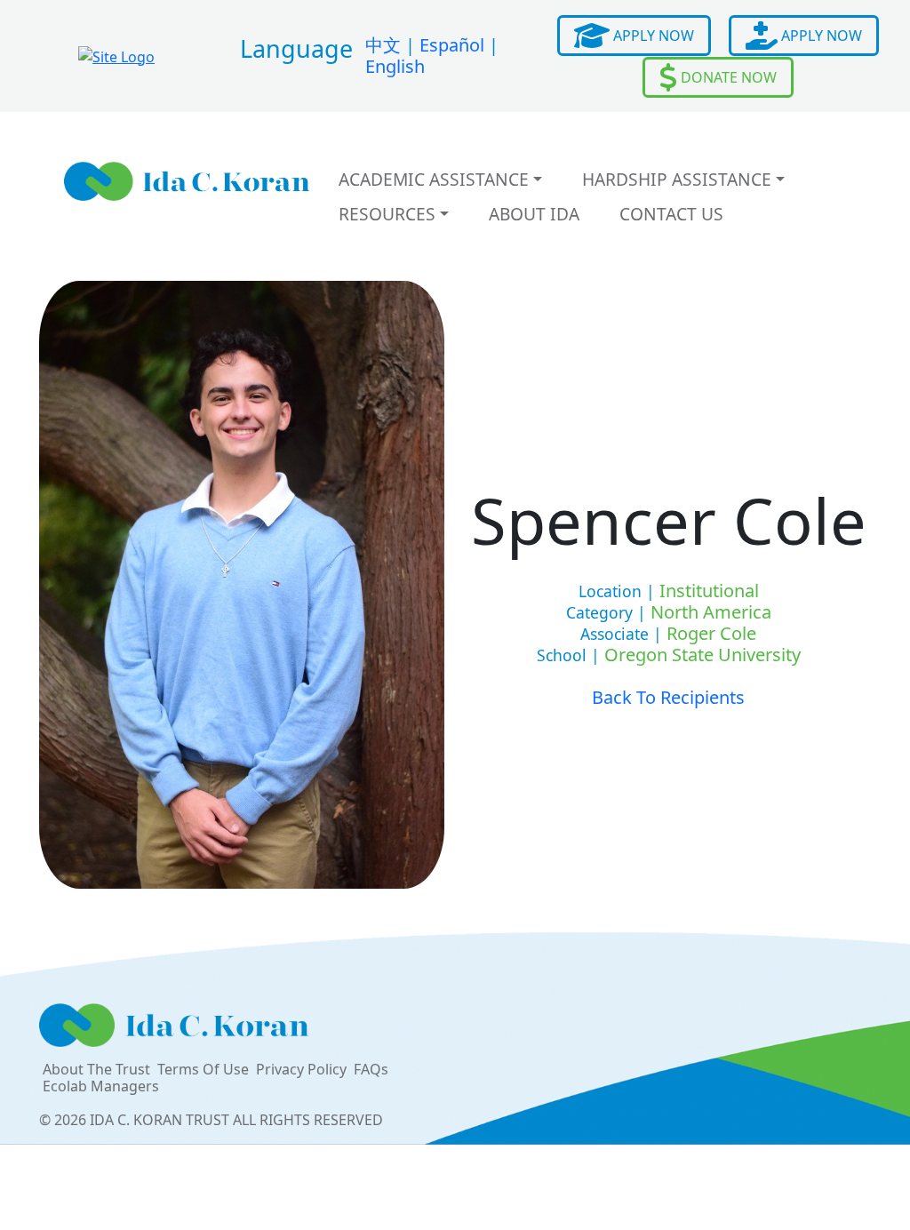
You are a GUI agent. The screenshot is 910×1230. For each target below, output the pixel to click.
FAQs (371, 1069)
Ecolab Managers (101, 1086)
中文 (383, 45)
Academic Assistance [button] (434, 179)
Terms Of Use (203, 1069)
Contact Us (671, 214)
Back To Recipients (668, 697)
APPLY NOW (652, 35)
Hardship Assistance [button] (676, 179)
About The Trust (96, 1069)
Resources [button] (387, 214)
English (395, 66)
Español (451, 45)
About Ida (534, 214)
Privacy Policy (301, 1069)
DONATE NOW (727, 77)
